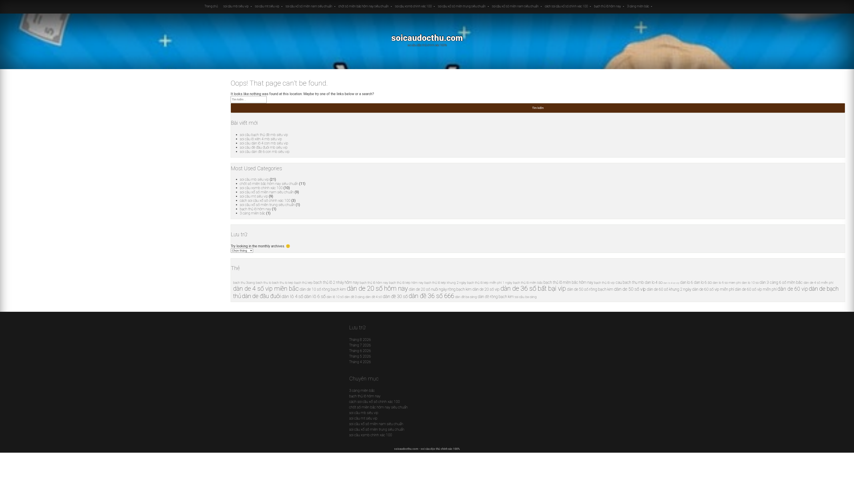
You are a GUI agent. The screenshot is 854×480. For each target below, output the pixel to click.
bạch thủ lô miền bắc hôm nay (568, 282)
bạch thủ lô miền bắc (528, 283)
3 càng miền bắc (638, 6)
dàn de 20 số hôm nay (377, 288)
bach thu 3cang (244, 283)
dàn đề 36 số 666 (431, 296)
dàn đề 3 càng (354, 297)
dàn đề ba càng (466, 297)
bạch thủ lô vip (604, 283)
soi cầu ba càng (526, 297)
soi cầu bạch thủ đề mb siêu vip (264, 135)
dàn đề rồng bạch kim (496, 296)
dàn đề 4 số (373, 297)
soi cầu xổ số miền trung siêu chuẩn (462, 6)
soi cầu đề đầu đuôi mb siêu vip (264, 147)
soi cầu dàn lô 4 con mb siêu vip (264, 143)
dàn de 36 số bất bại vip (533, 288)
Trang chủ (211, 6)
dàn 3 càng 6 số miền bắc (781, 282)
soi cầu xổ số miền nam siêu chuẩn (309, 6)
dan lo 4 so (654, 282)
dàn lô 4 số (292, 296)
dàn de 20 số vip (486, 289)
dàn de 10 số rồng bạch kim (323, 289)
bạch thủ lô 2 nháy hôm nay (336, 282)
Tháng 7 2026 (360, 345)
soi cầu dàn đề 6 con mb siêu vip (265, 152)
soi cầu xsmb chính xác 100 (413, 6)
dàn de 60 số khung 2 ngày (669, 289)
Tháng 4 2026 (360, 362)
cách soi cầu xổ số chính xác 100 (566, 6)
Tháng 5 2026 (360, 356)
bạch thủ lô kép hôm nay (406, 283)
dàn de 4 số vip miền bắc (266, 288)
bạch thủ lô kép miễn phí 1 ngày (489, 283)
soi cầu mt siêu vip (267, 6)
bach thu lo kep (282, 283)
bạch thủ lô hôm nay (607, 6)
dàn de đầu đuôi (261, 296)
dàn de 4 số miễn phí (818, 283)
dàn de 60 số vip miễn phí (713, 289)
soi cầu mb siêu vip (236, 6)
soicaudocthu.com (427, 38)
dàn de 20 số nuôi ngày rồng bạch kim (440, 289)
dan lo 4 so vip (671, 283)
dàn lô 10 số (335, 297)
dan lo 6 (686, 282)
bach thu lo (263, 283)
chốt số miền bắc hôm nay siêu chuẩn (363, 6)
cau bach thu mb (630, 282)
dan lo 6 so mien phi (727, 283)
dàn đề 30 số (395, 296)
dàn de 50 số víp (630, 289)
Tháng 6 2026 (360, 351)
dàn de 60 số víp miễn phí (756, 289)
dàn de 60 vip (792, 289)
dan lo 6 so (703, 282)
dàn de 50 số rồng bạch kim (590, 289)
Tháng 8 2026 (360, 340)
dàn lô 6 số (315, 296)
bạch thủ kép (303, 283)
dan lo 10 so (750, 283)
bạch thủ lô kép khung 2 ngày (445, 283)
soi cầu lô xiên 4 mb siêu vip (261, 139)
